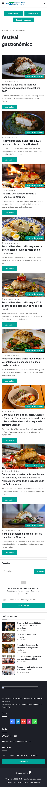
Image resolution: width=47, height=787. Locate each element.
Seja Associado (13, 13)
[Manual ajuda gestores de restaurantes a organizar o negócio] (8, 648)
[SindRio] (15, 3)
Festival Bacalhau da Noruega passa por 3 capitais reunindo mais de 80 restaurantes (22, 250)
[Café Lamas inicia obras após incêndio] (8, 637)
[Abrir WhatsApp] (41, 781)
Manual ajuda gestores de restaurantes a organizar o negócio (27, 647)
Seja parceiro (32, 13)
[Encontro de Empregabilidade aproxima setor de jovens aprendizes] (8, 626)
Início (5, 30)
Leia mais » (9, 107)
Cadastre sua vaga (23, 20)
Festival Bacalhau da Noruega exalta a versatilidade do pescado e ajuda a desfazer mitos (23, 362)
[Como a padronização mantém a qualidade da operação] (8, 670)
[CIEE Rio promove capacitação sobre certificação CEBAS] (8, 659)
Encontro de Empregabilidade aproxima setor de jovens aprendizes (29, 625)
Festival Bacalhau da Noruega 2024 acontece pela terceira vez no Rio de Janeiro (22, 306)
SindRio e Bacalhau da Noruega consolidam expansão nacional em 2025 (21, 88)
